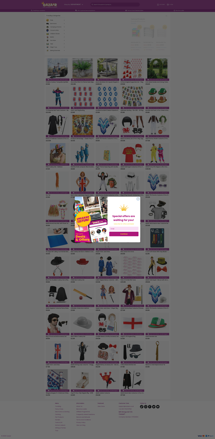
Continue (124, 234)
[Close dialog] (138, 198)
